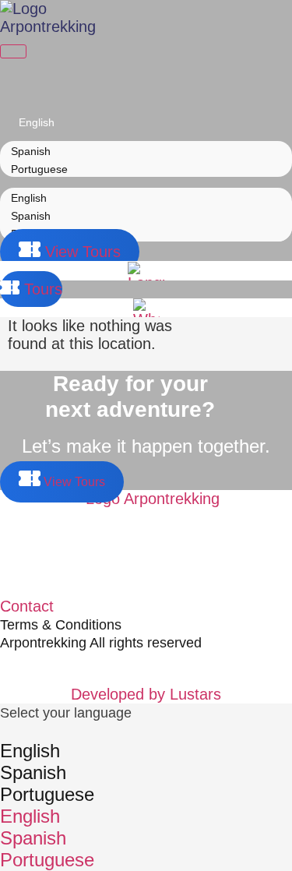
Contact (27, 606)
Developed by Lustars (146, 694)
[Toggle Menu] (13, 51)
